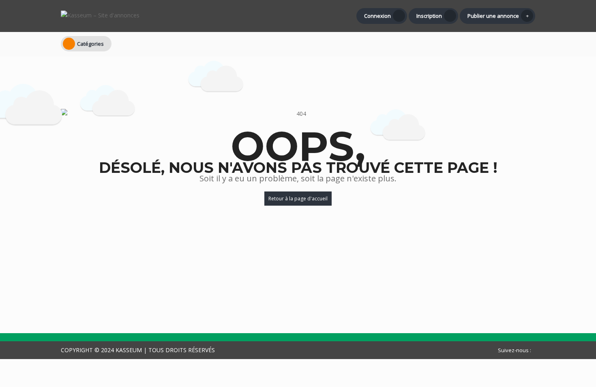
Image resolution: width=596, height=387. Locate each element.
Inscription (429, 15)
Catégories (90, 43)
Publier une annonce (493, 15)
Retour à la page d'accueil (298, 198)
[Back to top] (570, 336)
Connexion (377, 15)
